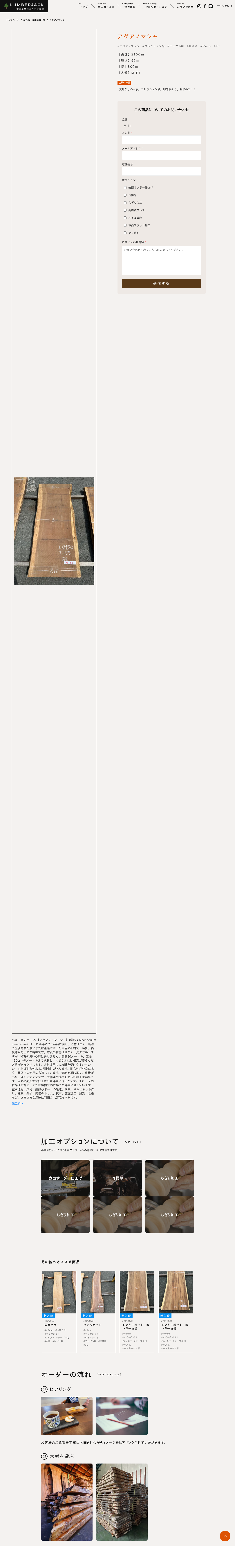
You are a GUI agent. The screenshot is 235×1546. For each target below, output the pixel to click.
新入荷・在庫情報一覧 (34, 20)
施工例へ (18, 1103)
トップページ (12, 20)
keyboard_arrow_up (225, 1536)
